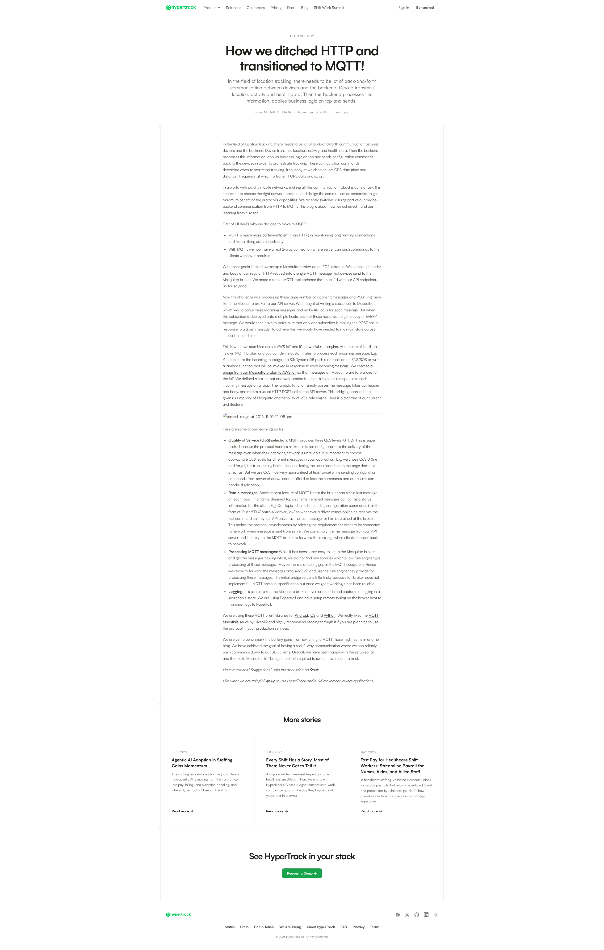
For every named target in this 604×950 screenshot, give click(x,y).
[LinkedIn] (426, 914)
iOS (312, 615)
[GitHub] (416, 914)
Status (230, 927)
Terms (374, 927)
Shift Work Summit (329, 7)
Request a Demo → (302, 873)
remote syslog (334, 597)
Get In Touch (264, 927)
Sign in (403, 7)
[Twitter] (407, 914)
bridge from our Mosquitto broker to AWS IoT (259, 372)
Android (301, 615)
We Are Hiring (290, 927)
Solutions (233, 7)
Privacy (359, 927)
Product (210, 7)
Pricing (275, 7)
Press (244, 927)
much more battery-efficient (266, 235)
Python (330, 615)
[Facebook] (397, 914)
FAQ (344, 927)
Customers (256, 7)
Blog (304, 7)
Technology (302, 36)
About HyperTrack (320, 927)
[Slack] (435, 914)
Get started (425, 7)
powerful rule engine (321, 346)
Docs (291, 7)
